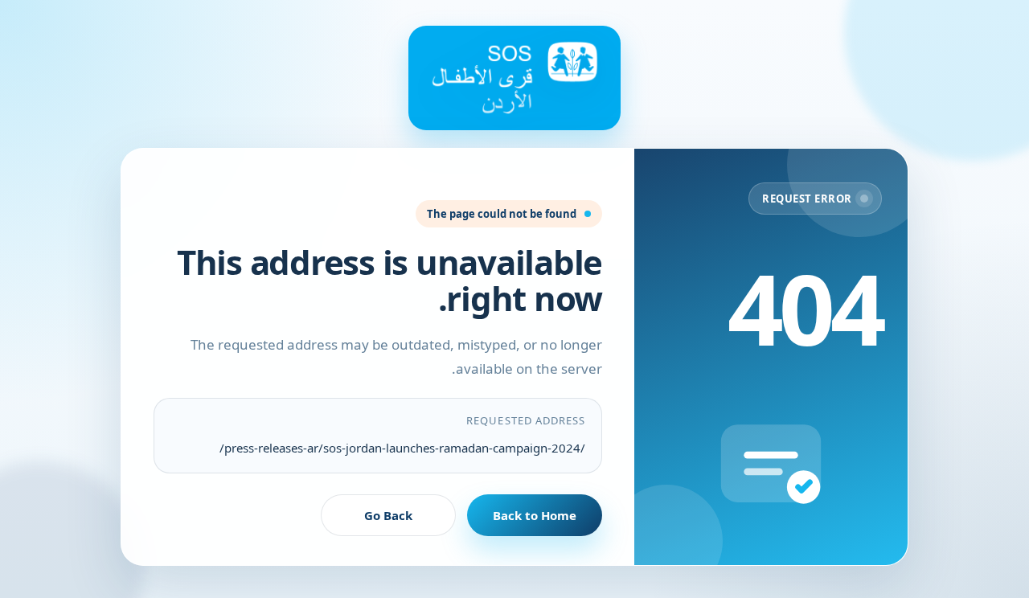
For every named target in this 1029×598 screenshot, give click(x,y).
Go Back (388, 515)
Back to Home (534, 515)
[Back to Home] (514, 78)
